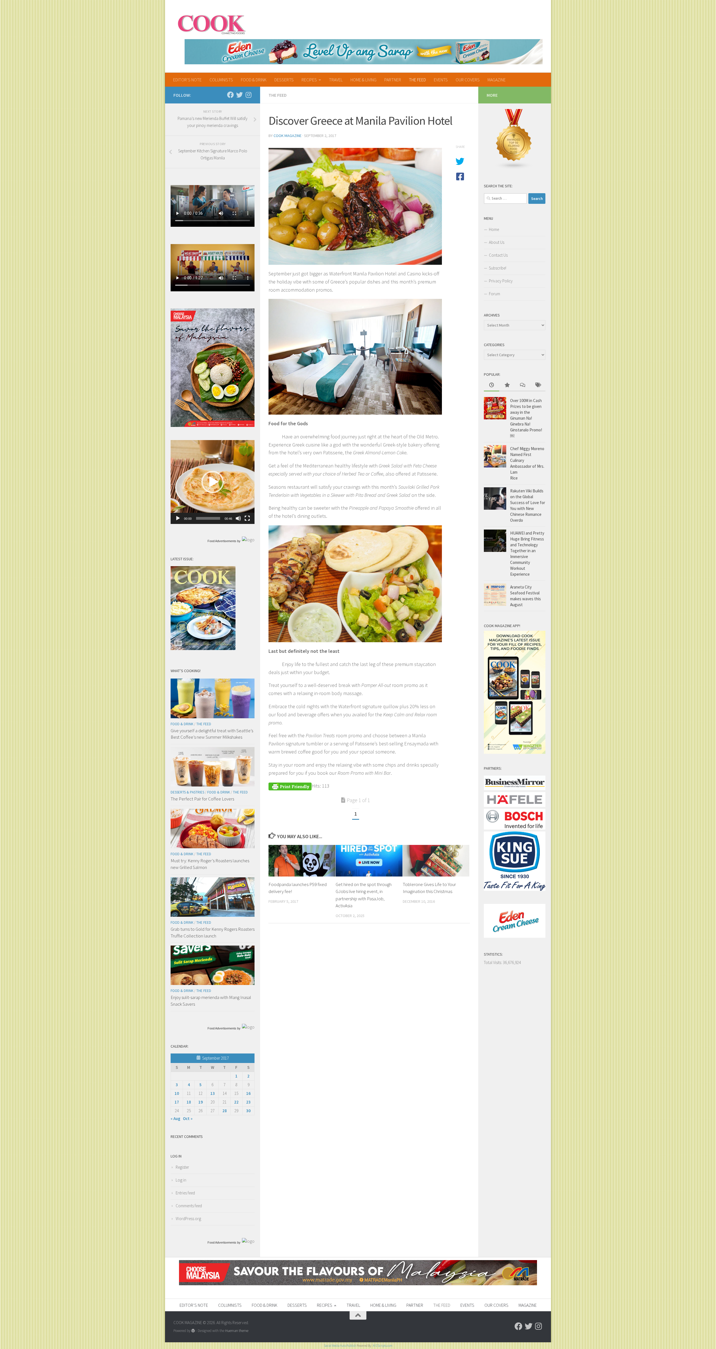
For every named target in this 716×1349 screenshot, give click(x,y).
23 (248, 1102)
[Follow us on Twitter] (239, 94)
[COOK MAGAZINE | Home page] (211, 23)
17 (177, 1102)
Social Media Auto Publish (340, 1346)
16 (248, 1093)
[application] (213, 482)
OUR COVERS (468, 79)
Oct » (187, 1118)
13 (212, 1093)
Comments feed (189, 1205)
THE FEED (417, 79)
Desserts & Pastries (187, 792)
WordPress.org (188, 1218)
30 (248, 1110)
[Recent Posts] (491, 385)
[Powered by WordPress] (193, 1331)
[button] (212, 482)
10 (177, 1093)
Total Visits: (493, 962)
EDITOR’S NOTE (187, 79)
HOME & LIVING (363, 79)
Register (182, 1167)
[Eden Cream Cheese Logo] (514, 936)
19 (200, 1102)
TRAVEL (336, 79)
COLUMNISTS (221, 79)
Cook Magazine (288, 135)
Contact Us (498, 255)
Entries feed (185, 1193)
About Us (496, 242)
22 (236, 1102)
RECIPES (309, 79)
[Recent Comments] (522, 385)
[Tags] (537, 385)
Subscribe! (497, 268)
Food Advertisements (222, 541)
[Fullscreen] (247, 518)
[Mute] (238, 518)
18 (189, 1102)
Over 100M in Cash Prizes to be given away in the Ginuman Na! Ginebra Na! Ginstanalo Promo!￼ (526, 418)
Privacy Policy (501, 280)
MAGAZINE (496, 79)
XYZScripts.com (382, 1346)
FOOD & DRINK (254, 79)
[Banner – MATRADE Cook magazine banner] (358, 1283)
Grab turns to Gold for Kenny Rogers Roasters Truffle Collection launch (213, 932)
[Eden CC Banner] (364, 51)
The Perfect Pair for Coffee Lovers (202, 799)
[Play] (178, 518)
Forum (494, 293)
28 (224, 1110)
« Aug (175, 1118)
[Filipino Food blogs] (514, 168)
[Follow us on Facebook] (230, 94)
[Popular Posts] (507, 385)
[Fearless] (213, 425)
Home (494, 229)
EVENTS (441, 79)
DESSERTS (284, 79)
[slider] (208, 518)
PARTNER (392, 79)
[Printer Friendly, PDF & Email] (290, 785)
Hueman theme (236, 1330)
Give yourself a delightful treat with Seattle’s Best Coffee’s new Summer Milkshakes (212, 733)
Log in (181, 1180)
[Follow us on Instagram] (248, 94)
